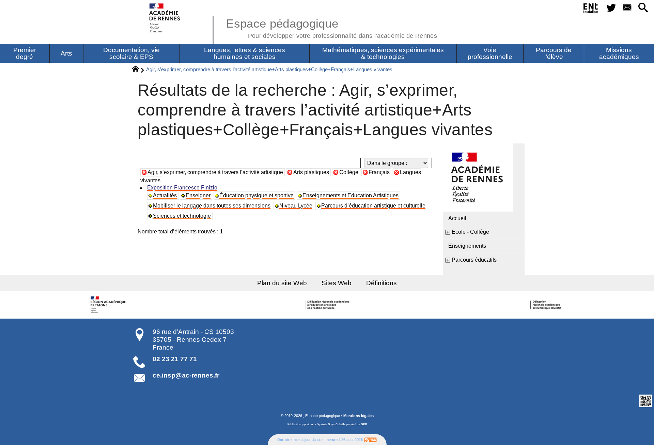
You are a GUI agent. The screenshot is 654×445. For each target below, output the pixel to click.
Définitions (381, 283)
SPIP (364, 424)
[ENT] (591, 9)
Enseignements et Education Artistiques (350, 195)
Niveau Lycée (295, 206)
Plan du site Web (282, 283)
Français (379, 172)
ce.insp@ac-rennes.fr (186, 375)
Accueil (457, 218)
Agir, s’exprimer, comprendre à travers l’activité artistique (215, 172)
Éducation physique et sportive (256, 195)
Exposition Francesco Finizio (182, 187)
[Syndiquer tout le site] (370, 440)
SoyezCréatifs (336, 424)
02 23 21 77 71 (175, 359)
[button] (643, 8)
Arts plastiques (311, 172)
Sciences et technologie (182, 216)
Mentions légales (358, 416)
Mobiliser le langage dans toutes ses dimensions (211, 206)
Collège (348, 172)
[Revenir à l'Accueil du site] (138, 70)
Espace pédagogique (331, 27)
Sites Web (337, 283)
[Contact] (627, 8)
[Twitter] (611, 8)
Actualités (165, 195)
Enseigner (198, 195)
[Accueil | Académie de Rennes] (109, 305)
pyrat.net (308, 424)
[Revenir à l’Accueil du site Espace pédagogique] (165, 18)
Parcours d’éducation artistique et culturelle (373, 206)
